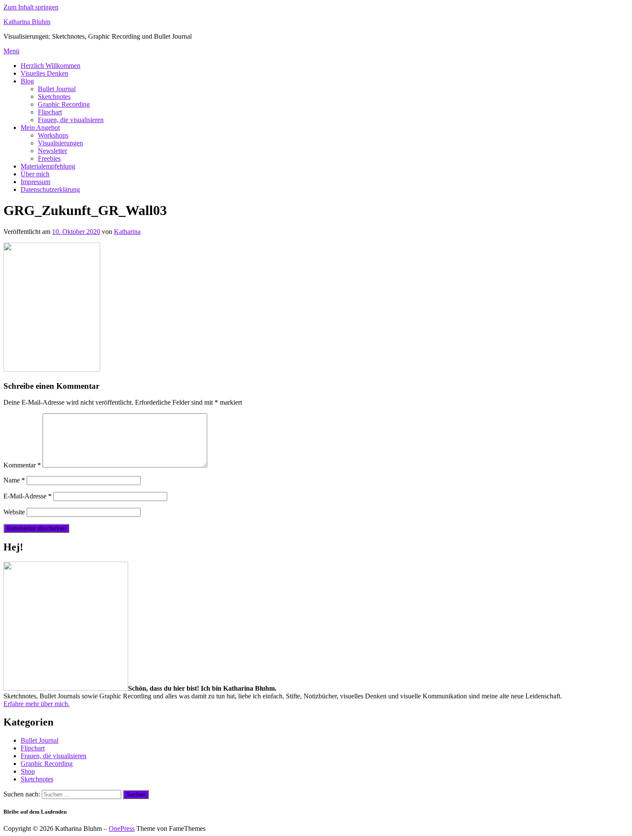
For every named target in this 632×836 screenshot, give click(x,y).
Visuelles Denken (44, 73)
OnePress (122, 828)
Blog (27, 81)
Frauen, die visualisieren (71, 119)
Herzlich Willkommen (50, 65)
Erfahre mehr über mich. (36, 703)
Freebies (49, 158)
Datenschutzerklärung (50, 189)
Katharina (127, 231)
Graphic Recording (64, 104)
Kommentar (22, 465)
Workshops (53, 135)
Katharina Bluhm (26, 21)
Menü (11, 51)
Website (14, 512)
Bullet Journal (57, 88)
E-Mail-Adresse (27, 496)
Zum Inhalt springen (30, 7)
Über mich (35, 174)
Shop (28, 771)
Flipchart (50, 112)
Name (14, 480)
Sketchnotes (54, 96)
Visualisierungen (60, 143)
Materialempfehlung (48, 166)
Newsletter (52, 150)
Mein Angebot (40, 127)
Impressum (35, 181)
